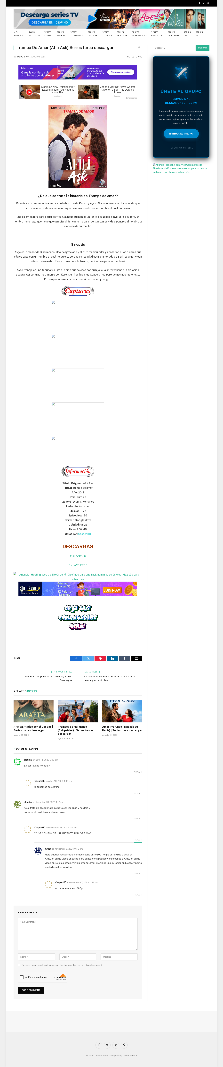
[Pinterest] (5, 99)
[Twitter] (5, 82)
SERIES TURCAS (61, 34)
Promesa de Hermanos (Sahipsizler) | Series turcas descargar (75, 730)
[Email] (5, 107)
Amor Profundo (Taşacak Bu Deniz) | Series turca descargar (122, 728)
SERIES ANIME (47, 34)
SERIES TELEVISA (107, 34)
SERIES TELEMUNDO (77, 34)
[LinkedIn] (5, 91)
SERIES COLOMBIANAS (140, 34)
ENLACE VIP (78, 556)
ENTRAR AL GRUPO (181, 133)
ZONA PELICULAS (35, 34)
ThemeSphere (129, 1055)
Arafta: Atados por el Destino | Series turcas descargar (33, 728)
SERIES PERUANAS (173, 34)
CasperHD (21, 57)
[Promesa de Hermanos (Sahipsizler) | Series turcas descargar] (78, 711)
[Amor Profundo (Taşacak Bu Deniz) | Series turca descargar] (122, 711)
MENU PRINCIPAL (19, 34)
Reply (137, 772)
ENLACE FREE (78, 565)
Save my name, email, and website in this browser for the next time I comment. (62, 965)
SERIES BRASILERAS (157, 34)
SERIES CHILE (187, 34)
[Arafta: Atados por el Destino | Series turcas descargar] (34, 711)
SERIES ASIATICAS (122, 34)
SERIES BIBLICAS (92, 34)
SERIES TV (199, 34)
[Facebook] (5, 74)
